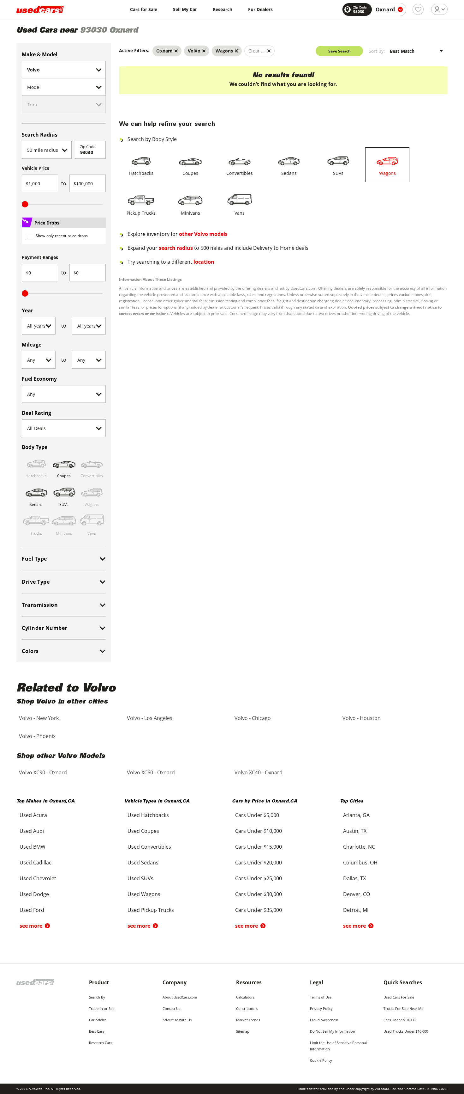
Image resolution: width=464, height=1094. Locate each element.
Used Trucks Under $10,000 (406, 1031)
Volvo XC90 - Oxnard (43, 772)
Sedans (289, 173)
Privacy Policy (321, 1008)
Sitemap (242, 1031)
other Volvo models (203, 233)
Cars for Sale (143, 9)
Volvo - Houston (361, 718)
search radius (176, 248)
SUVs (338, 173)
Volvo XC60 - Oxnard (151, 772)
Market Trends (248, 1019)
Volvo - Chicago (253, 718)
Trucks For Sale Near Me (403, 1008)
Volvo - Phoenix (37, 736)
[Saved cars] (418, 9)
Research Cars (100, 1042)
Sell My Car (185, 9)
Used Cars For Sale (399, 997)
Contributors (247, 1008)
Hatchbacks (141, 173)
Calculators (245, 997)
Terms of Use (320, 997)
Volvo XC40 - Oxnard (259, 772)
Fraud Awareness (324, 1019)
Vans (240, 213)
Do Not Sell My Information (332, 1031)
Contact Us (171, 1008)
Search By (97, 997)
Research (222, 9)
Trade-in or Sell (101, 1008)
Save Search (339, 51)
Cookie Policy (321, 1060)
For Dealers (260, 9)
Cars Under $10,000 (399, 1019)
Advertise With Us (177, 1019)
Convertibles (239, 173)
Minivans (190, 213)
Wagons (387, 173)
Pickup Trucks (141, 213)
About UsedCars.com (180, 997)
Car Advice (97, 1019)
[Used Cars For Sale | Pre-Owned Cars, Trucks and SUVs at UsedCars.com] (40, 9)
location (203, 262)
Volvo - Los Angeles (149, 718)
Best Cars (96, 1031)
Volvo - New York (39, 718)
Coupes (190, 173)
